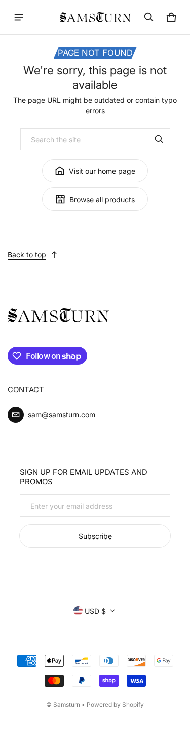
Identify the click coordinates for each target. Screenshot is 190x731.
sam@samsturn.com (61, 414)
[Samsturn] (95, 17)
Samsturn (66, 704)
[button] (149, 17)
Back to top (27, 254)
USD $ (95, 611)
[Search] (159, 139)
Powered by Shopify (115, 704)
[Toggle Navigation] (19, 17)
